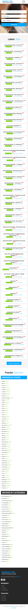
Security (5, 542)
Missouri (5, 433)
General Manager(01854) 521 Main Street (13, 119)
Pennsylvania (6, 460)
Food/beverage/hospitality (8, 513)
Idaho (5, 406)
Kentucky (5, 416)
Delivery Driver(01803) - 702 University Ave (13, 51)
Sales (4, 538)
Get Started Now (15, 30)
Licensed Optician (13, 267)
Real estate (5, 534)
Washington (6, 479)
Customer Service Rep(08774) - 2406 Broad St (12, 176)
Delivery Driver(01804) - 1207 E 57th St (13, 82)
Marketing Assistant (13, 287)
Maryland (5, 423)
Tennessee (6, 469)
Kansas (5, 414)
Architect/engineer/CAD (8, 500)
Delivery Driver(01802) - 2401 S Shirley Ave (13, 94)
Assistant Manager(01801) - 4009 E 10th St (13, 88)
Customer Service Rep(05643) (13, 125)
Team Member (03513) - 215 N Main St (13, 355)
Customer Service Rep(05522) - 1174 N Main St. (13, 164)
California (6, 389)
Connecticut (6, 393)
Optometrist (12, 281)
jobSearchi (17, 576)
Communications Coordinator (13, 312)
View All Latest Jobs (14, 363)
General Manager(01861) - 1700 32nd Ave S (13, 208)
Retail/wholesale (6, 536)
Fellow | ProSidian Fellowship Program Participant (13, 247)
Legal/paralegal (6, 523)
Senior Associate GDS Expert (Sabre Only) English (13, 324)
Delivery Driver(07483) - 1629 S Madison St (13, 189)
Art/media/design (6, 502)
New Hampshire (9, 288)
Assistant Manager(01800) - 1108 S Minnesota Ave (12, 100)
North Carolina (9, 108)
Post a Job (4, 598)
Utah (4, 473)
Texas (5, 471)
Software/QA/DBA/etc (7, 546)
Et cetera (20, 46)
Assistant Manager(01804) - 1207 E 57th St (13, 63)
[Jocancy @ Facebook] (2, 580)
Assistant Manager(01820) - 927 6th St (13, 69)
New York (6, 448)
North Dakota (8, 46)
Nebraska (5, 437)
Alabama (5, 381)
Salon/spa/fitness (6, 540)
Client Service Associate (13, 305)
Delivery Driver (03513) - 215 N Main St (13, 343)
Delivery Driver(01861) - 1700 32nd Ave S (12, 183)
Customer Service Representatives (13, 330)
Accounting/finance (7, 496)
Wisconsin (6, 483)
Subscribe (4, 600)
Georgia (5, 402)
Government (5, 517)
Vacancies (4, 596)
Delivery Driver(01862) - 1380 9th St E (13, 202)
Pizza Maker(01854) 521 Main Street (13, 107)
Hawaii (5, 404)
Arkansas (5, 387)
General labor (6, 515)
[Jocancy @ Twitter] (4, 580)
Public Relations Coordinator (13, 299)
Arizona (5, 385)
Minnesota (6, 429)
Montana (5, 435)
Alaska (5, 383)
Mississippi (6, 431)
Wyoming (6, 485)
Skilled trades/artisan (7, 544)
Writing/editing (6, 559)
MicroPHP (14, 608)
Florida (5, 400)
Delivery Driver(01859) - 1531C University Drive (13, 131)
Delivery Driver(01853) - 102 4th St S (12, 214)
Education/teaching (7, 511)
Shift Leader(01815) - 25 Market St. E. (13, 57)
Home (3, 586)
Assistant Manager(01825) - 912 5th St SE (13, 45)
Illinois (5, 408)
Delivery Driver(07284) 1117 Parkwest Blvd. (13, 144)
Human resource (6, 519)
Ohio (5, 454)
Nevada (5, 439)
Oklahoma (5, 456)
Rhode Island (6, 462)
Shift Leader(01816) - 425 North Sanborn (12, 138)
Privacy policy (5, 590)
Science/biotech (6, 504)
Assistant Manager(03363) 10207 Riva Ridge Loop (13, 336)
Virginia (5, 477)
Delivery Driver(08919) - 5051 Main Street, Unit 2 (13, 170)
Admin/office (5, 498)
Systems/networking (7, 548)
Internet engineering (7, 521)
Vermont (5, 475)
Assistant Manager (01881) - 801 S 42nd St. (13, 220)
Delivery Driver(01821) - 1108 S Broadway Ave (12, 76)
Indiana (5, 410)
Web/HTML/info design (7, 557)
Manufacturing (6, 525)
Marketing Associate (13, 318)
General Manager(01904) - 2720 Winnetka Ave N (13, 349)
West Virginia (6, 481)
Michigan (6, 427)
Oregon (5, 458)
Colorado (5, 391)
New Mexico (6, 446)
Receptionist (13, 293)
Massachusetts (7, 425)
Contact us (4, 588)
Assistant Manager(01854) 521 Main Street (13, 113)
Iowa (4, 412)
